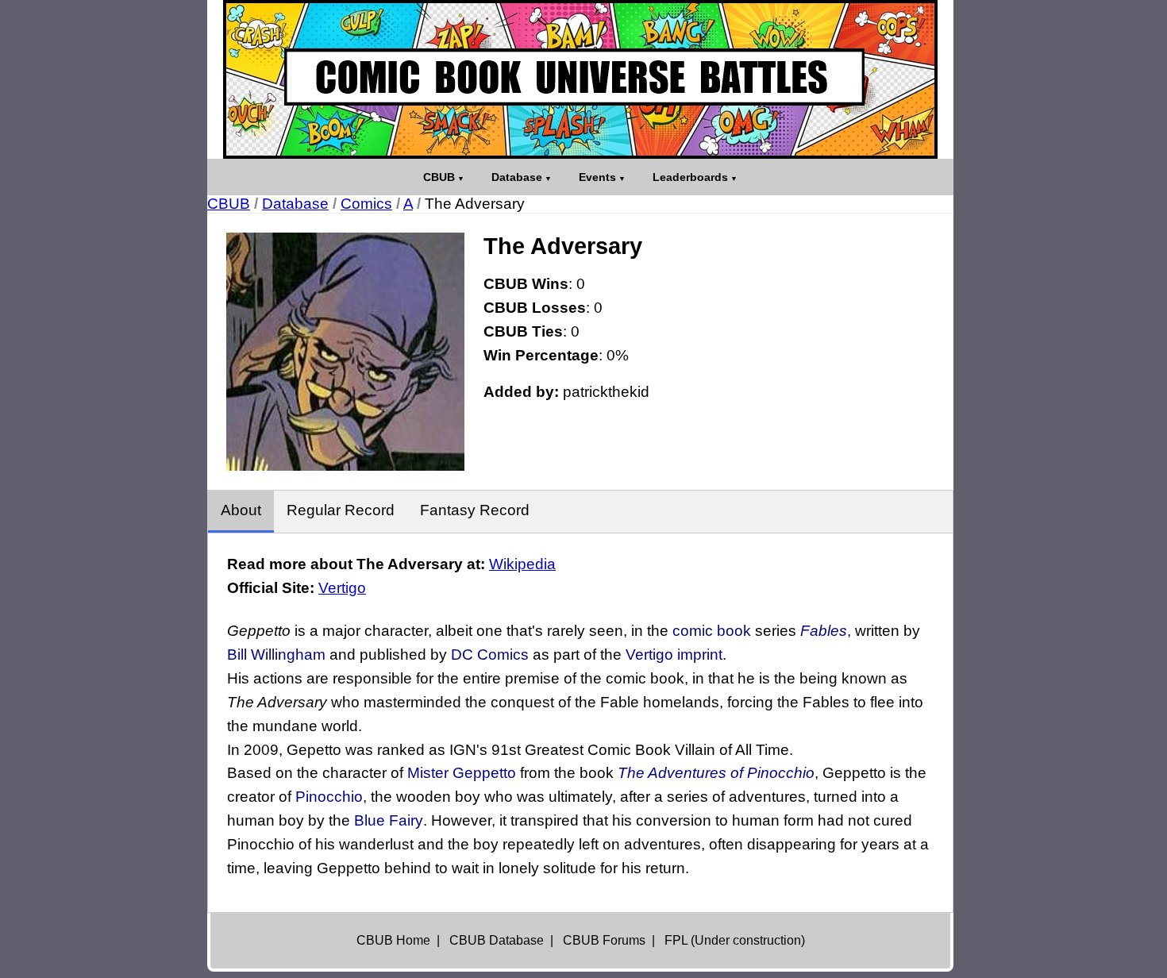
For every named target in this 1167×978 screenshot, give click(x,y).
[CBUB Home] (580, 79)
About (241, 510)
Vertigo (342, 587)
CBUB (439, 177)
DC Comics (490, 654)
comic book (711, 630)
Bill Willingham (276, 654)
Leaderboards (690, 177)
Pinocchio (329, 796)
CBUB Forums (604, 940)
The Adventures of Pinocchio (716, 772)
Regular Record (341, 510)
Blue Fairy (388, 820)
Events (597, 177)
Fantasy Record (475, 510)
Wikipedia (522, 564)
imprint (699, 654)
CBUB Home (393, 940)
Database (516, 177)
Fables (823, 630)
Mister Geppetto (461, 772)
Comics (366, 203)
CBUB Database (496, 940)
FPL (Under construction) (734, 940)
